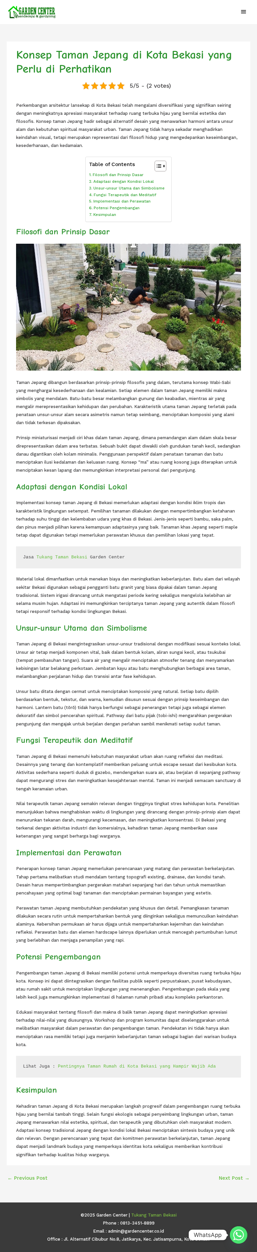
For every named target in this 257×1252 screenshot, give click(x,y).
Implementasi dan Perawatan (121, 201)
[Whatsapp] (238, 1235)
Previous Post (27, 1178)
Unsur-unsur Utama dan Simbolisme (128, 188)
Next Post (234, 1178)
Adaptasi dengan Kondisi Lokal (123, 181)
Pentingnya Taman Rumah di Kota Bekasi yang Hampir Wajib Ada (137, 1066)
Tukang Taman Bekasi (61, 557)
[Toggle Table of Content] (157, 166)
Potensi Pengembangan (116, 208)
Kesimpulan (104, 214)
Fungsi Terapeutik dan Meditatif (125, 194)
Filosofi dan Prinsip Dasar (118, 174)
